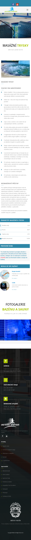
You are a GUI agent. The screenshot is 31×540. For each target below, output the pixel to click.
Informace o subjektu (8, 453)
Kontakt (5, 457)
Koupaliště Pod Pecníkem (9, 485)
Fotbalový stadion (7, 482)
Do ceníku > (14, 289)
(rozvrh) (3, 257)
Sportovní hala (6, 478)
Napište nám (6, 446)
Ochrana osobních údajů (9, 449)
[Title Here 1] (15, 330)
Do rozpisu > (14, 278)
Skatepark (5, 489)
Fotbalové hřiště (7, 496)
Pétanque (5, 492)
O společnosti (6, 460)
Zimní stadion (6, 474)
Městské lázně (6, 471)
